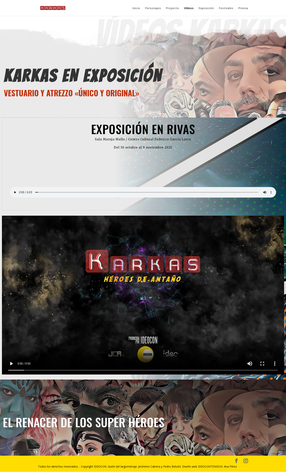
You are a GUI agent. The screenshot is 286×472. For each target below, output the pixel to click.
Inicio (136, 8)
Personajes (153, 8)
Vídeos (189, 8)
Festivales (226, 8)
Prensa (243, 8)
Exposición (206, 8)
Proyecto (172, 8)
